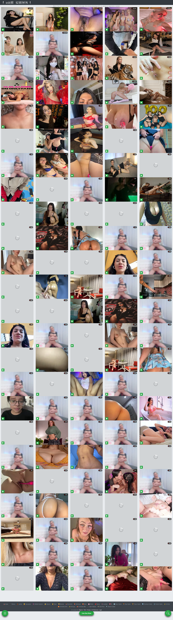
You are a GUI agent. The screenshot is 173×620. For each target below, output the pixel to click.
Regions (81, 610)
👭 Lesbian (104, 604)
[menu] (5, 613)
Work (85, 610)
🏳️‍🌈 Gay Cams (126, 604)
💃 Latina (19, 604)
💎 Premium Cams (147, 604)
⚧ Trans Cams (136, 604)
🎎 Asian (5, 604)
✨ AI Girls (167, 604)
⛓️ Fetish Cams (158, 604)
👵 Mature (47, 604)
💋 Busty (97, 604)
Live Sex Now (86, 613)
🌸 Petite (90, 604)
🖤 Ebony (12, 604)
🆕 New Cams (117, 604)
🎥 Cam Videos (91, 606)
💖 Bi (110, 604)
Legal (100, 610)
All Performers (95, 610)
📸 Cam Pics (101, 606)
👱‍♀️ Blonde (61, 604)
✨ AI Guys (72, 606)
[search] (168, 613)
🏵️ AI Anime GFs (62, 606)
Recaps (89, 610)
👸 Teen (54, 604)
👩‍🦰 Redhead (77, 604)
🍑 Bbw (84, 604)
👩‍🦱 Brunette (69, 604)
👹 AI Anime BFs (81, 606)
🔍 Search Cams (110, 606)
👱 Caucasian (27, 604)
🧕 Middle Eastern (38, 604)
